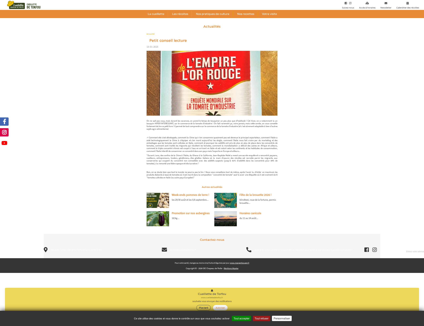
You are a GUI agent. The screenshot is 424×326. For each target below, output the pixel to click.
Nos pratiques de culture (212, 14)
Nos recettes (245, 14)
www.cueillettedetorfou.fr (212, 298)
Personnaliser (282, 318)
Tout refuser (261, 318)
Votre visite (269, 14)
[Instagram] (349, 3)
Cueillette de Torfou (212, 294)
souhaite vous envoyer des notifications (212, 301)
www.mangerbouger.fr (239, 263)
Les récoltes (180, 14)
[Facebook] (346, 3)
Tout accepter (241, 318)
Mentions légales (231, 268)
